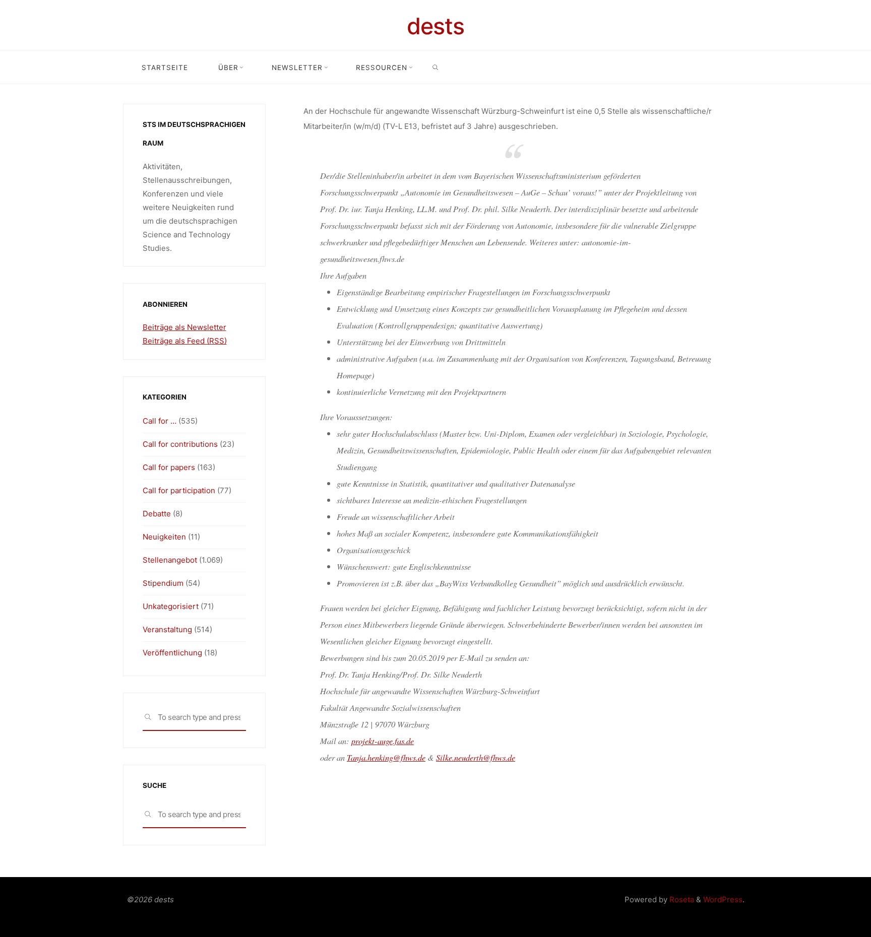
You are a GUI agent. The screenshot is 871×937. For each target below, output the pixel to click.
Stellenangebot (170, 560)
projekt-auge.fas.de (382, 740)
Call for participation (179, 490)
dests (435, 26)
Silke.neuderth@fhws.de (475, 757)
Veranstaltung (167, 629)
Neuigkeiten (164, 537)
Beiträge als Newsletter (184, 327)
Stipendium (163, 583)
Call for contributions (180, 444)
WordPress (722, 899)
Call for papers (169, 467)
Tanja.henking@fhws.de (386, 757)
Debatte (157, 513)
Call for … (159, 421)
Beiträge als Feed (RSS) (185, 341)
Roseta (680, 899)
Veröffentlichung (172, 652)
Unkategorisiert (171, 606)
